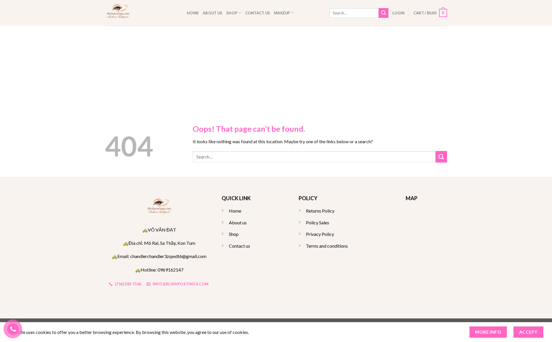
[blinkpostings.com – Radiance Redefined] (141, 13)
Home (193, 13)
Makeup (282, 13)
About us (212, 13)
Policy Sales (317, 222)
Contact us (257, 13)
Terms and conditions (327, 246)
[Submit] (383, 13)
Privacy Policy (320, 234)
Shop (231, 13)
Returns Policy (320, 210)
